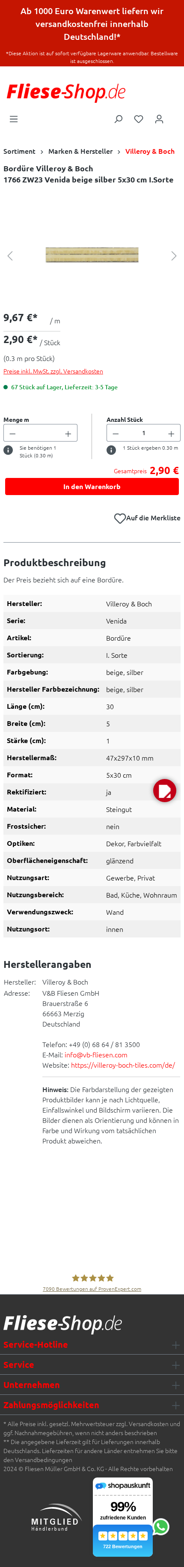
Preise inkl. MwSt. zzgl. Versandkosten (53, 371)
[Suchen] (118, 118)
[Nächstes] (174, 255)
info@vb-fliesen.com (96, 1054)
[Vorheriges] (9, 255)
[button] (164, 790)
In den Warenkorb (92, 486)
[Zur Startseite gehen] (66, 93)
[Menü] (13, 118)
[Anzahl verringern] (12, 433)
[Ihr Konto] (159, 118)
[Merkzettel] (138, 118)
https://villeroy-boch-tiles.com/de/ (123, 1064)
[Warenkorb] (175, 116)
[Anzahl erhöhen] (68, 433)
